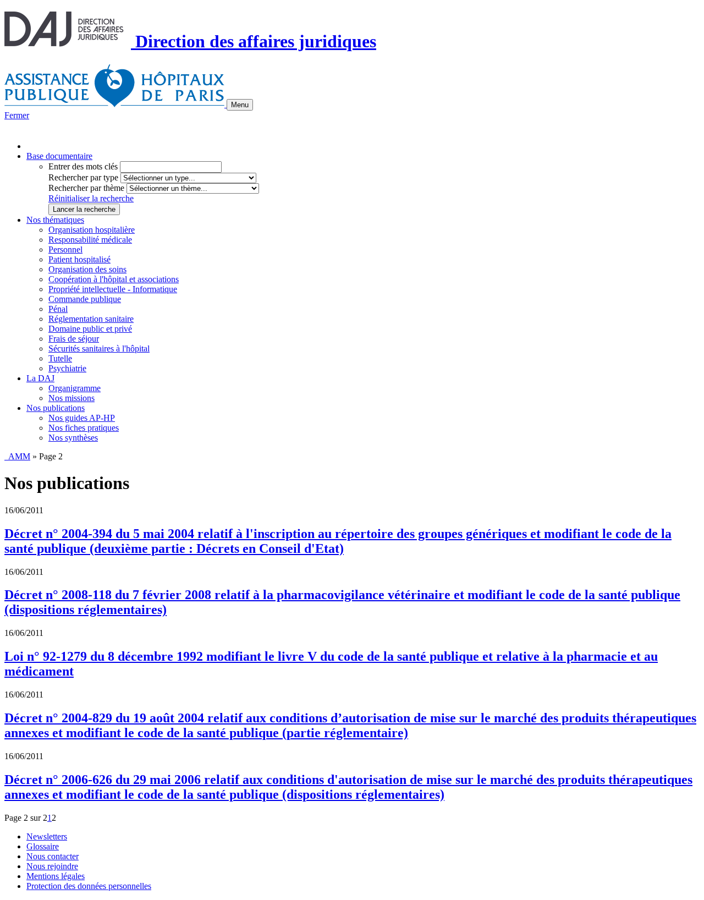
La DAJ (40, 378)
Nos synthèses (73, 437)
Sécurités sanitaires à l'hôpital (99, 348)
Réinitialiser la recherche (91, 198)
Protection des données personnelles (88, 886)
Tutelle (60, 358)
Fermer (16, 115)
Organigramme (74, 388)
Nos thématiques (55, 219)
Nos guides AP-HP (81, 417)
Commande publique (84, 299)
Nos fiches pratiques (83, 427)
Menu (240, 105)
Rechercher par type (83, 177)
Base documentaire (59, 156)
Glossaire (42, 846)
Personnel (65, 249)
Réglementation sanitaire (91, 318)
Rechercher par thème (86, 188)
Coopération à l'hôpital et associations (113, 279)
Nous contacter (52, 856)
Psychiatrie (67, 368)
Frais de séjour (73, 338)
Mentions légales (55, 876)
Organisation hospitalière (91, 229)
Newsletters (46, 836)
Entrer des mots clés (83, 166)
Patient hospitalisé (79, 259)
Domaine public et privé (90, 328)
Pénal (58, 309)
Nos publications (55, 408)
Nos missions (71, 398)
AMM (17, 456)
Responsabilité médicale (90, 239)
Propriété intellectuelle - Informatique (112, 289)
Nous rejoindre (52, 866)
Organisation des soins (87, 269)
